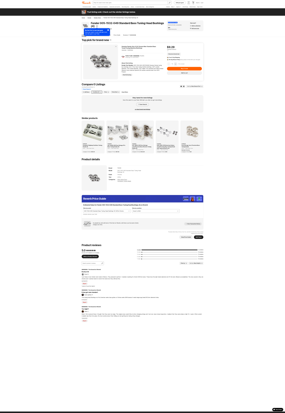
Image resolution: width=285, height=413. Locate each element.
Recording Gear (125, 6)
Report (84, 283)
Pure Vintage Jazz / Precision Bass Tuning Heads (191, 146)
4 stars (139, 252)
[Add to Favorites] (96, 26)
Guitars (94, 6)
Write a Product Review (90, 256)
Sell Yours (199, 237)
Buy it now (184, 68)
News (172, 6)
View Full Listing (127, 74)
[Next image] (116, 62)
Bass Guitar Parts (122, 179)
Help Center (200, 6)
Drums (132, 6)
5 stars (139, 250)
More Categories (150, 6)
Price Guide (117, 35)
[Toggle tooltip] (110, 40)
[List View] (184, 86)
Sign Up (198, 2)
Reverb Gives (193, 6)
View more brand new (173, 54)
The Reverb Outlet (87, 6)
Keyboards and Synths (115, 6)
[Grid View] (181, 86)
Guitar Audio (129, 56)
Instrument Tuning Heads (124, 181)
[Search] (169, 2)
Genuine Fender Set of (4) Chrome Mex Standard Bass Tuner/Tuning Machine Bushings (139, 47)
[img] (136, 55)
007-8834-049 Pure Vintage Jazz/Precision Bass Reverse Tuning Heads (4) (141, 147)
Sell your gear (180, 2)
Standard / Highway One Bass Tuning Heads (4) (92, 146)
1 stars (139, 259)
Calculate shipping (171, 49)
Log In (202, 2)
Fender (119, 168)
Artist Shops (185, 6)
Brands (168, 6)
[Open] (129, 211)
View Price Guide (186, 237)
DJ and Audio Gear (140, 6)
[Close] (108, 30)
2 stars (139, 256)
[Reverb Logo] (86, 2)
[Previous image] (85, 62)
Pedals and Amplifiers (103, 6)
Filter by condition (137, 208)
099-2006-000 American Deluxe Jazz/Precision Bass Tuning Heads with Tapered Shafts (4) (166, 147)
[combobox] (105, 211)
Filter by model (87, 208)
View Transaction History (193, 223)
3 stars (139, 254)
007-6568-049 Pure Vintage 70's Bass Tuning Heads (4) (116, 146)
